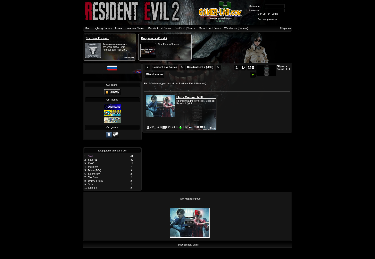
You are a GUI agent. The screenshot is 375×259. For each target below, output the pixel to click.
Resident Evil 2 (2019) (200, 67)
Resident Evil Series (159, 28)
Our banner (112, 85)
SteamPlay (94, 174)
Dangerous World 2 (154, 38)
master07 (93, 167)
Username (254, 6)
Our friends (112, 99)
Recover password (268, 19)
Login (275, 13)
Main (87, 28)
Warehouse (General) (236, 28)
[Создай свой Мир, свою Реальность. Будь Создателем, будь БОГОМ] (112, 115)
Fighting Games (103, 28)
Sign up (261, 13)
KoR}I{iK (92, 188)
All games (285, 28)
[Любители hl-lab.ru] (115, 137)
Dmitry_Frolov (95, 181)
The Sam (93, 177)
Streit (91, 156)
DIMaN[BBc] (94, 170)
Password (254, 10)
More (213, 128)
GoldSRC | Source (185, 28)
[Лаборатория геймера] (109, 137)
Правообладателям (187, 244)
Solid (91, 184)
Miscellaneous (154, 74)
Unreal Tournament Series (130, 28)
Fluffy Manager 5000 (190, 97)
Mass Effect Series (210, 28)
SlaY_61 (92, 159)
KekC (91, 163)
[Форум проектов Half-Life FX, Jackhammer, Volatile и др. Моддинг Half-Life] (112, 122)
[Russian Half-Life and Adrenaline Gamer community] (112, 109)
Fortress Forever (97, 38)
